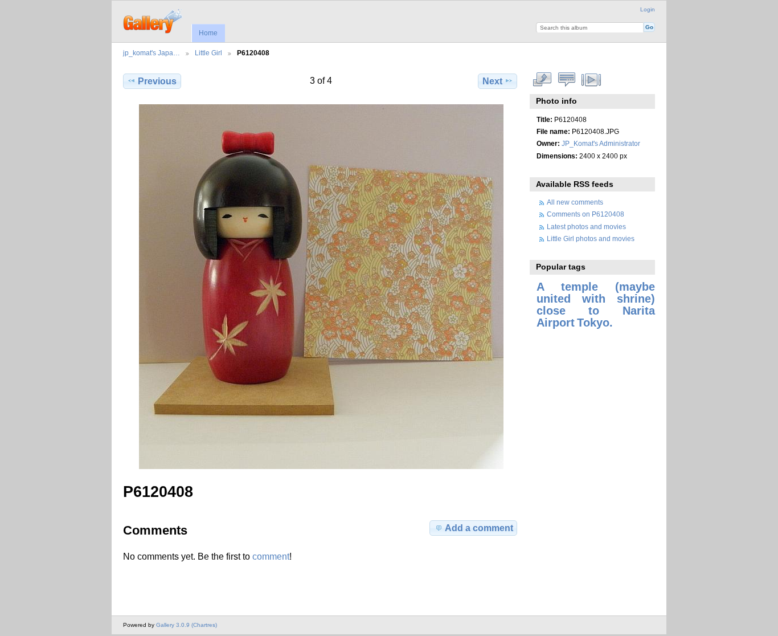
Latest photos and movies (586, 226)
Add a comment (479, 528)
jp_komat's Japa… (151, 52)
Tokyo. (595, 322)
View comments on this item (567, 80)
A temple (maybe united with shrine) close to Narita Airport (596, 304)
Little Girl (208, 52)
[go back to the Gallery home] (153, 20)
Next (492, 81)
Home (208, 33)
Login (647, 9)
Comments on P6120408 (585, 214)
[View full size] (321, 286)
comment (270, 556)
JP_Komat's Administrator (601, 143)
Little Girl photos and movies (590, 238)
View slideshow (591, 80)
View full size (542, 80)
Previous (157, 81)
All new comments (575, 202)
